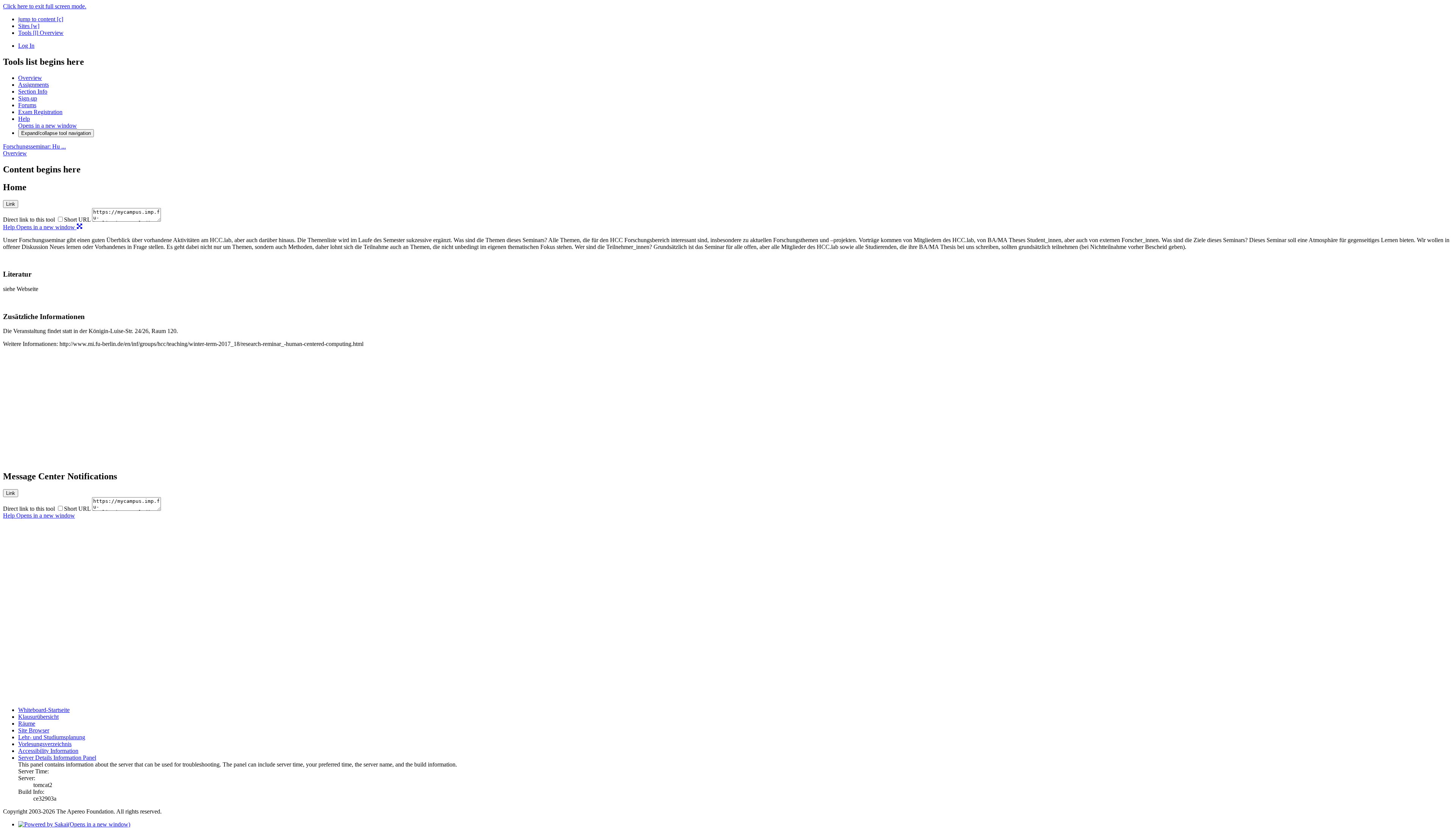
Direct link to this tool (29, 219)
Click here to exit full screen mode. (44, 6)
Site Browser (33, 730)
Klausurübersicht (38, 717)
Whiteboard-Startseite (44, 710)
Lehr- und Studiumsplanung (51, 737)
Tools (28, 33)
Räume (26, 723)
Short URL (77, 219)
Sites (28, 26)
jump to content (40, 19)
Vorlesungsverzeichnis (45, 744)
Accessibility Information (48, 751)
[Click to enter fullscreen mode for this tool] (79, 227)
